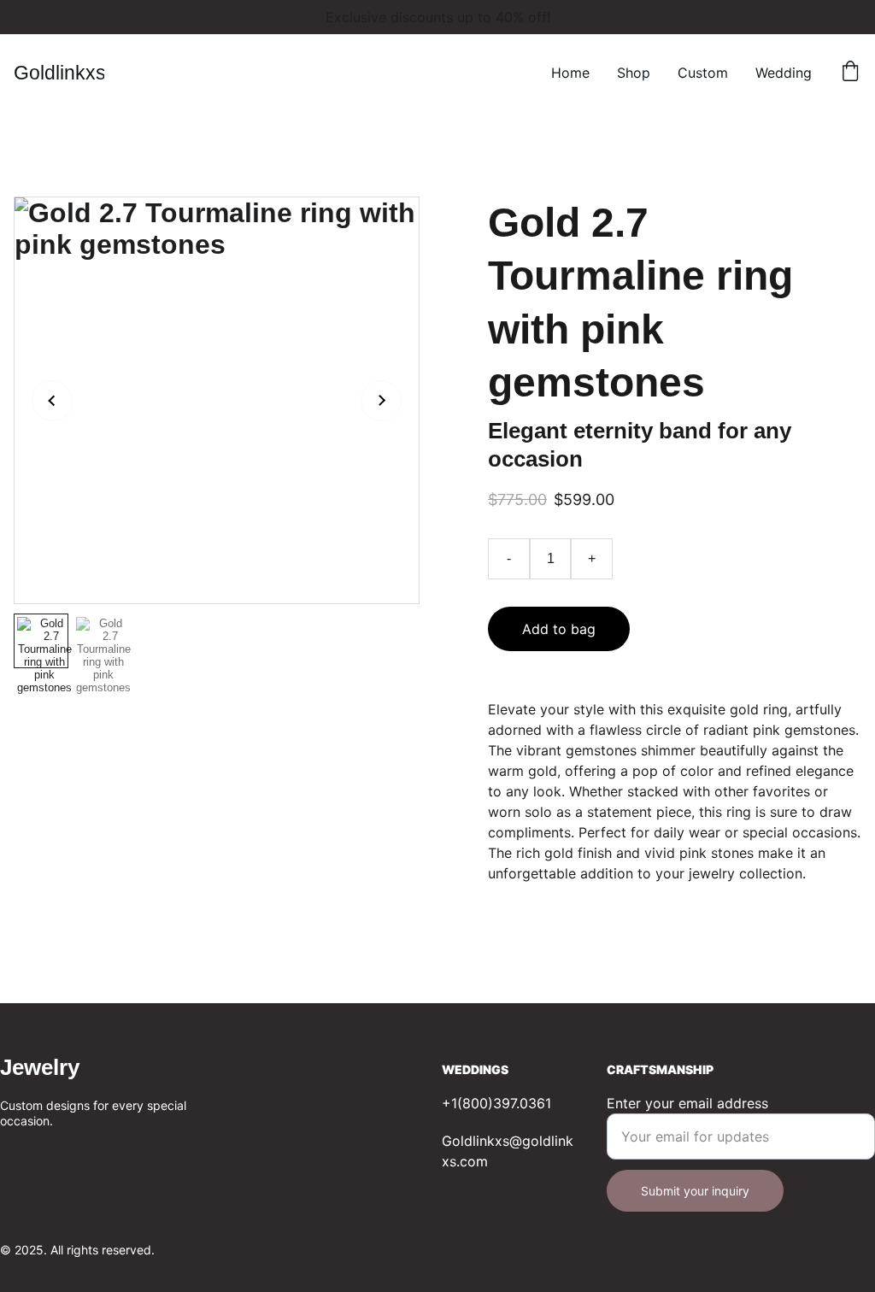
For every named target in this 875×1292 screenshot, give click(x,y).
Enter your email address (687, 1103)
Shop (633, 72)
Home (570, 72)
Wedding (783, 72)
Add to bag (559, 628)
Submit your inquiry (695, 1190)
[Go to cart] (850, 72)
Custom (703, 72)
